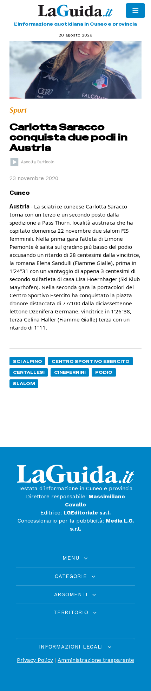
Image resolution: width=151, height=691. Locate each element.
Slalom (24, 383)
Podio (103, 372)
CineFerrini (70, 372)
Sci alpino (27, 361)
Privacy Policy (35, 660)
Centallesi (29, 372)
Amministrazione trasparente (96, 660)
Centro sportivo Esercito (91, 361)
